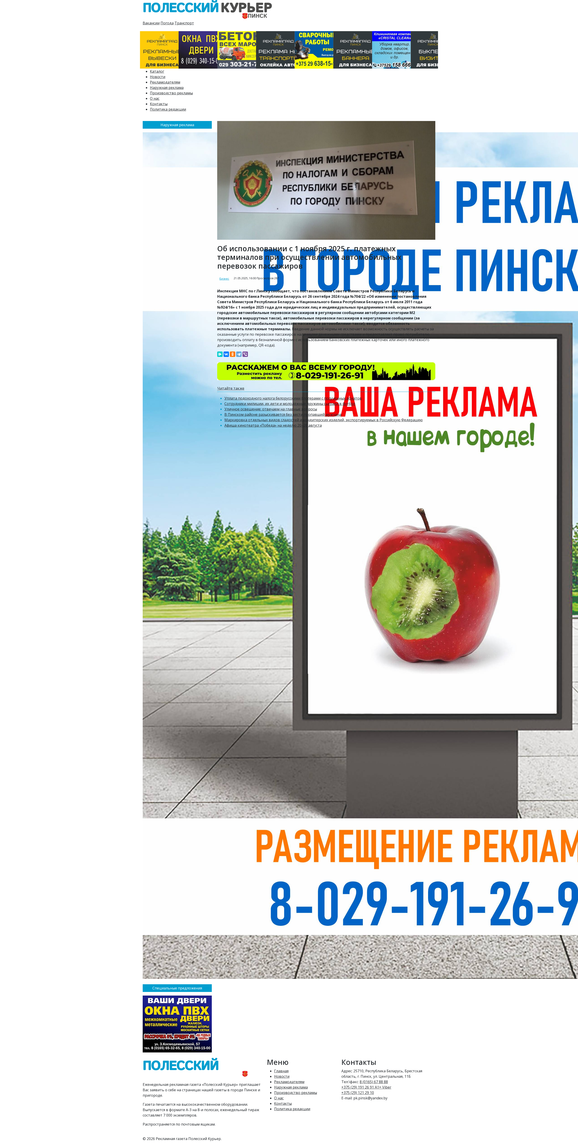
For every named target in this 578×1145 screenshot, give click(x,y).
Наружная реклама (167, 87)
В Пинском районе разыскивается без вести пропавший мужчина (282, 414)
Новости (157, 76)
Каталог (157, 71)
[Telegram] (239, 354)
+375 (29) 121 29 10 (357, 1092)
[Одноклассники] (232, 354)
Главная (281, 1070)
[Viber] (245, 354)
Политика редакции (168, 109)
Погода (167, 23)
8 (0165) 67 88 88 (374, 1081)
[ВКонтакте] (226, 354)
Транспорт (184, 23)
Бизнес (224, 279)
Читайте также (230, 388)
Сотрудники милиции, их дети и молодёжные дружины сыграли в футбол (289, 403)
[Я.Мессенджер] (220, 354)
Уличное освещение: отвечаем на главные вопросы (270, 409)
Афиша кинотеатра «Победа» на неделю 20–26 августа (273, 425)
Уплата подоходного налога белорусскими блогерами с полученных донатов (293, 398)
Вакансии (151, 23)
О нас (154, 98)
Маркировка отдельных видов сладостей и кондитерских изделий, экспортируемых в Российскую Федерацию (323, 419)
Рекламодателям (165, 82)
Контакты (159, 103)
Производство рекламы (171, 93)
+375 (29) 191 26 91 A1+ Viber (366, 1087)
